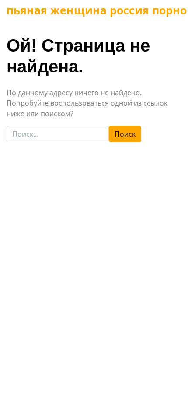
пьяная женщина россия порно (97, 10)
